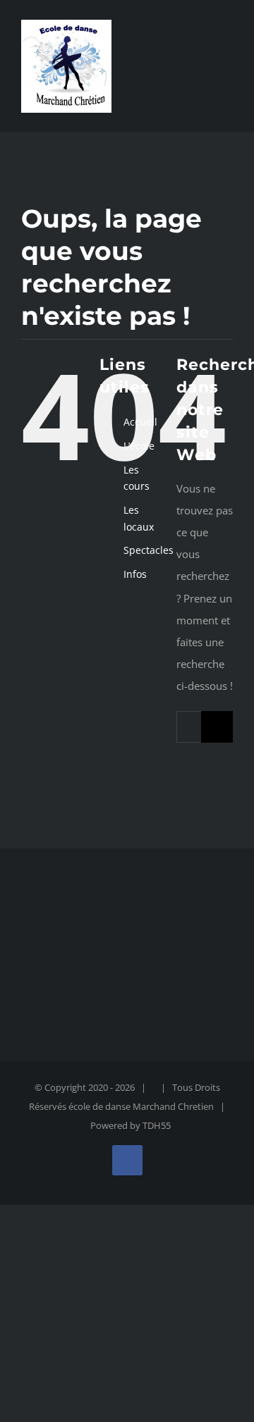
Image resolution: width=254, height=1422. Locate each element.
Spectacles (148, 550)
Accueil (140, 421)
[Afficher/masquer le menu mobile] (227, 65)
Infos (135, 574)
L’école (139, 445)
